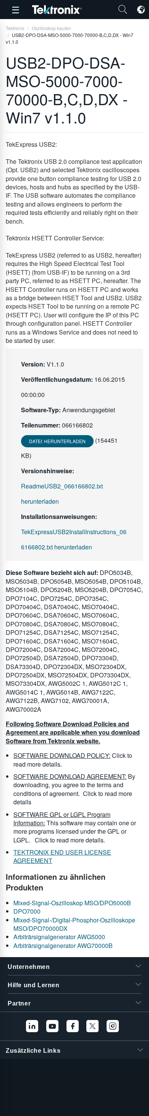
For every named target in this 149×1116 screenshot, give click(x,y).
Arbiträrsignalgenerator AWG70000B (63, 945)
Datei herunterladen (57, 441)
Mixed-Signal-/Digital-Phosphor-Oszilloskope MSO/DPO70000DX (74, 924)
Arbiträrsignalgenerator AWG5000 (59, 936)
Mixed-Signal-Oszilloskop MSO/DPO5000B (72, 902)
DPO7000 (26, 911)
